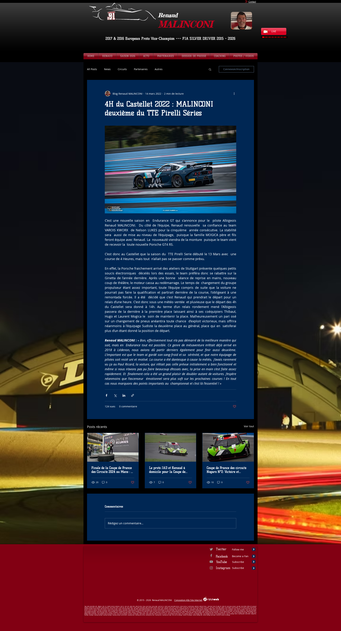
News (107, 69)
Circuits (122, 69)
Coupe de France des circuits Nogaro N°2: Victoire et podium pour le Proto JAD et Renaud (227, 470)
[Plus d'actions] (234, 93)
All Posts (92, 69)
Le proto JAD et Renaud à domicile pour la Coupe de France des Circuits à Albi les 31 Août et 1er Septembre (169, 470)
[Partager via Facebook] (106, 395)
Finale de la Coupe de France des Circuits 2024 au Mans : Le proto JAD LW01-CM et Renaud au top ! (112, 470)
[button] (210, 69)
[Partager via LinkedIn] (124, 395)
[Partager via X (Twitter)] (115, 395)
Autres (159, 69)
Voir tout (249, 426)
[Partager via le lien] (132, 395)
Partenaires (141, 69)
